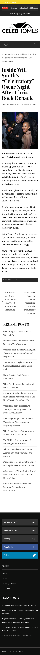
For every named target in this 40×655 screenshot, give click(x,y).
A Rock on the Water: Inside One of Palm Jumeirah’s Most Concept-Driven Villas (19, 474)
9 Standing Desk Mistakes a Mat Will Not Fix (19, 605)
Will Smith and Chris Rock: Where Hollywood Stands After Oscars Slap (11, 301)
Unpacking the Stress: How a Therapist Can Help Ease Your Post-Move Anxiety (17, 409)
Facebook (8, 547)
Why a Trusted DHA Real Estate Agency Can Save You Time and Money (17, 452)
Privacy (7, 538)
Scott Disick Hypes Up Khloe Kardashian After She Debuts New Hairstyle (29, 302)
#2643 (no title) (11, 530)
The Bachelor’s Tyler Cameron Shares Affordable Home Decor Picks (17, 366)
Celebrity (14, 280)
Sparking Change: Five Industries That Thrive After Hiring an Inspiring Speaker (18, 422)
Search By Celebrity (9, 584)
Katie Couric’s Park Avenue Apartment (16, 636)
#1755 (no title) (10, 522)
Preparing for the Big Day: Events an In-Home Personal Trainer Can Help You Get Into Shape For (19, 396)
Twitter (7, 555)
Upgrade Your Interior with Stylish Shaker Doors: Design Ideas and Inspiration (19, 353)
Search (4, 579)
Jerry (34, 105)
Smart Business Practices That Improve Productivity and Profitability (17, 487)
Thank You (6, 589)
